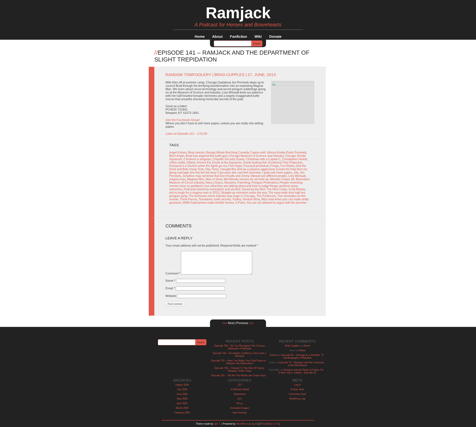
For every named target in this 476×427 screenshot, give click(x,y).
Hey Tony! (212, 169)
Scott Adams (296, 189)
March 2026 (182, 408)
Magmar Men (195, 179)
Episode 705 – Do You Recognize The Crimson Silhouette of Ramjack (239, 347)
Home (200, 36)
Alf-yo (240, 403)
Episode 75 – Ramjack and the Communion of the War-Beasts (302, 364)
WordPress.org (297, 398)
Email (170, 288)
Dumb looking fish (255, 162)
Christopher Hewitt (294, 159)
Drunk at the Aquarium (227, 162)
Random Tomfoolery (188, 74)
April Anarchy (240, 412)
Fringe (274, 165)
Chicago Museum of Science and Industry (256, 155)
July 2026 (182, 389)
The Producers (266, 196)
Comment (172, 273)
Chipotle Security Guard (228, 159)
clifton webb (177, 162)
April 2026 (182, 403)
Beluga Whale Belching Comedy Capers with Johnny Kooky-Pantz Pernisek (256, 152)
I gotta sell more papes (277, 172)
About (217, 36)
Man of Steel (214, 179)
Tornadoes (206, 199)
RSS (262, 423)
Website (170, 295)
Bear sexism (196, 152)
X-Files (240, 202)
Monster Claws (280, 179)
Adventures (240, 394)
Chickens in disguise (197, 159)
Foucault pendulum (256, 165)
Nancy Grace (214, 182)
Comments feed (297, 394)
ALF (239, 398)
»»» (251, 323)
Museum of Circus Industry (186, 182)
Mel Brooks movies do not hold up (246, 179)
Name (170, 280)
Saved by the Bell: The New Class (264, 189)
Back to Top (273, 423)
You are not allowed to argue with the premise (276, 202)
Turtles (236, 199)
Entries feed (297, 389)
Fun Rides (287, 165)
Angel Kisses (178, 152)
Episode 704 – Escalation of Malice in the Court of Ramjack (240, 354)
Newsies (230, 182)
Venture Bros (251, 199)
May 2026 (182, 398)
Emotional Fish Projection (285, 162)
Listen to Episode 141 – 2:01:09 (186, 133)
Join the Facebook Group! (182, 120)
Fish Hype (235, 165)
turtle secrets (222, 199)
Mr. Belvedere (300, 179)
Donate (275, 36)
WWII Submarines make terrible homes (208, 202)
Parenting (243, 182)
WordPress (242, 423)
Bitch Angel (176, 155)
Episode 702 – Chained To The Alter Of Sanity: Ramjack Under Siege (240, 369)
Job (295, 172)
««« (224, 323)
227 (240, 384)
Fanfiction (238, 36)
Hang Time (196, 169)
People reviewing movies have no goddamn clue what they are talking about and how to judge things (236, 184)
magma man (177, 179)
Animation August (239, 408)
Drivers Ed (204, 162)
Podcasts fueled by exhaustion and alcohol (212, 189)
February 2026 (182, 412)
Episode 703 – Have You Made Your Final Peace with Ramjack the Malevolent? (239, 362)
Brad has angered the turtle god (206, 155)
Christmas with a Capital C (263, 159)
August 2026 (182, 384)
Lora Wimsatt (296, 175)
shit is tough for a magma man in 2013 (194, 192)
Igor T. (217, 423)
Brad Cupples (229, 74)
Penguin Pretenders (265, 182)
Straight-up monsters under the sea (244, 192)
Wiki (258, 36)
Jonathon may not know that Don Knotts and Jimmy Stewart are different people (234, 175)
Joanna (273, 355)
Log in (297, 384)
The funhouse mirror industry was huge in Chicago (222, 196)
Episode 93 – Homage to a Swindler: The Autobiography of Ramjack (303, 356)
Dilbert (190, 162)
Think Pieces (188, 199)
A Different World (240, 389)
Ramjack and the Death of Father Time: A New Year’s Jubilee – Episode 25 (302, 371)
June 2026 (182, 394)
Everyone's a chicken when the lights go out (198, 165)
